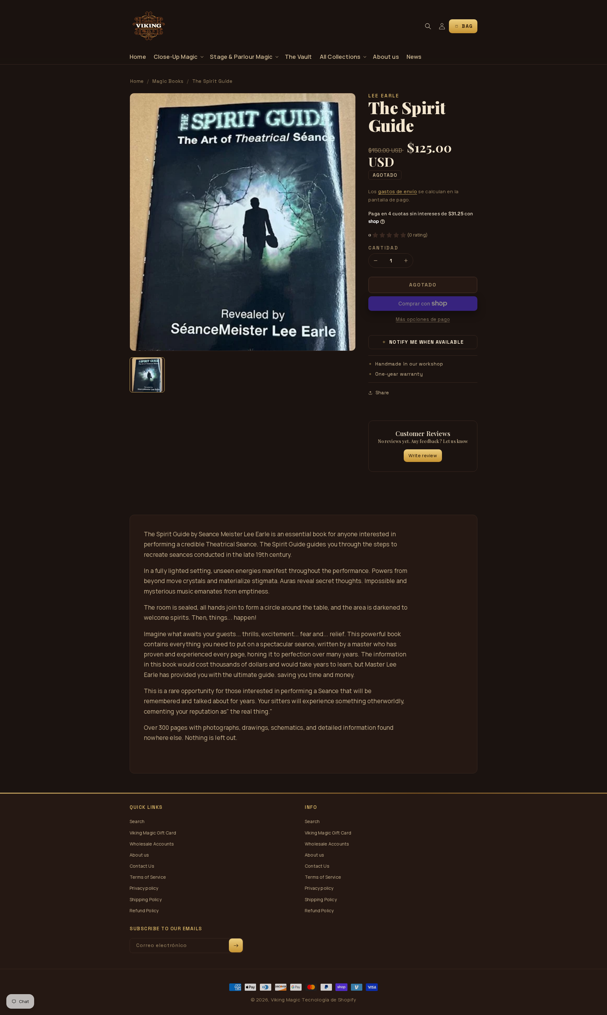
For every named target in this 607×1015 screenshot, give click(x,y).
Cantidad (383, 248)
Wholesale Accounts (152, 844)
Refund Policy (144, 910)
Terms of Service (148, 877)
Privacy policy (144, 888)
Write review (422, 455)
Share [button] (382, 393)
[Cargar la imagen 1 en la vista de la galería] (147, 374)
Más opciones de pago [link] (423, 319)
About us (139, 855)
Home (137, 81)
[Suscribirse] (236, 945)
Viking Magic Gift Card (153, 833)
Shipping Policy (146, 899)
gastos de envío (397, 191)
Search (137, 821)
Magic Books (168, 81)
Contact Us (142, 866)
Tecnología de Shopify (329, 999)
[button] (178, 56)
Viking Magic (285, 999)
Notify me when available (423, 342)
